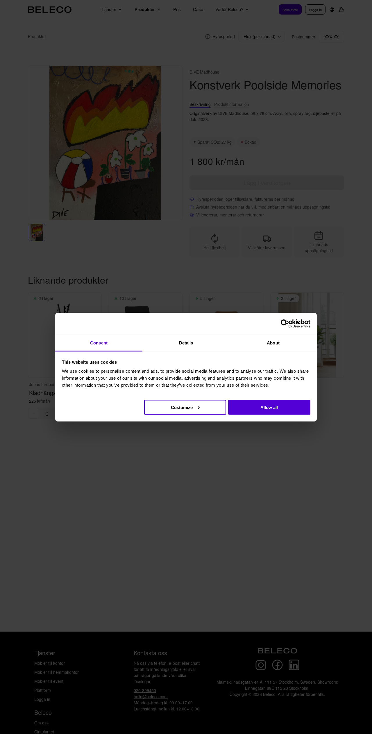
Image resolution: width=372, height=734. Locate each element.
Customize (182, 407)
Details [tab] (186, 342)
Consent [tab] (99, 342)
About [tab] (273, 342)
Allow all (269, 407)
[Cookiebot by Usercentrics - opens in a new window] (285, 323)
